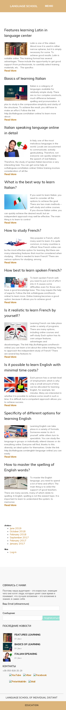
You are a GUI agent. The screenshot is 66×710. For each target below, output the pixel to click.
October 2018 (17, 531)
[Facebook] (40, 675)
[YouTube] (15, 675)
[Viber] (27, 675)
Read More (10, 70)
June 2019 (15, 528)
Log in (13, 552)
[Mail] (32, 681)
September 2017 (19, 537)
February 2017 (18, 540)
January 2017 (17, 543)
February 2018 (18, 534)
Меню (48, 6)
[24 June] (25, 642)
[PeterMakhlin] (18, 681)
